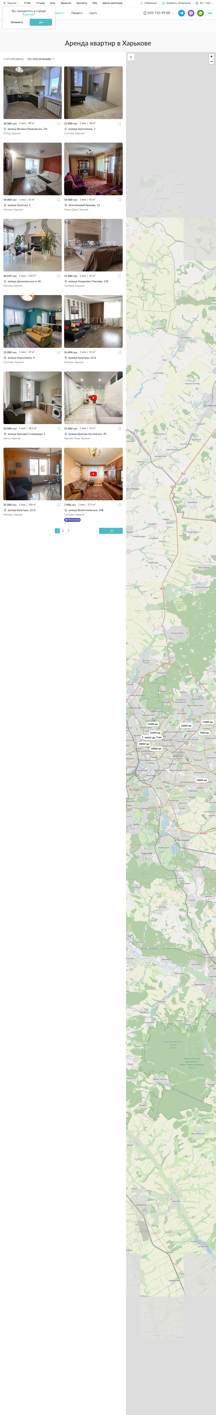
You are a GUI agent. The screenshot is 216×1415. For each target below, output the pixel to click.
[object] (32, 131)
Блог (53, 3)
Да (41, 22)
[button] (148, 3)
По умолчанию (40, 59)
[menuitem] (57, 13)
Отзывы (40, 3)
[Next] (111, 531)
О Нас (27, 3)
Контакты (82, 3)
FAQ (94, 3)
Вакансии (66, 3)
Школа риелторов (112, 3)
